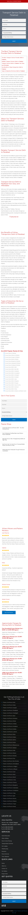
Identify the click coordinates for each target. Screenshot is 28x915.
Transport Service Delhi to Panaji (11, 389)
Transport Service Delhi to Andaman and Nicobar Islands (15, 390)
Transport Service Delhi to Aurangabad (12, 373)
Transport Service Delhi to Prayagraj (11, 383)
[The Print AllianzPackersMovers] (7, 222)
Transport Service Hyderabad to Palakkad (12, 363)
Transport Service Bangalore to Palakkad (12, 361)
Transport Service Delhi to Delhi (11, 367)
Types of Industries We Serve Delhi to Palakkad (13, 71)
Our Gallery (4, 871)
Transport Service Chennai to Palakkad (12, 355)
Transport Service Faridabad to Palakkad (12, 365)
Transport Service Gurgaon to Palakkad (12, 357)
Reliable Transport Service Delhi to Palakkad (12, 61)
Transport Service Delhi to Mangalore (12, 381)
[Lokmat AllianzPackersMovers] (20, 227)
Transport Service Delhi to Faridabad (12, 377)
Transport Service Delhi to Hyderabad (12, 371)
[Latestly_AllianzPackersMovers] (7, 227)
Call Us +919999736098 (14, 1)
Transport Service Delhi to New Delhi (12, 369)
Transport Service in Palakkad (10, 353)
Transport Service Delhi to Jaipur (11, 379)
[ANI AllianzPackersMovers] (20, 222)
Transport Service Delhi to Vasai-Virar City (13, 385)
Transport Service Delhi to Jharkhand (12, 387)
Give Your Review (9, 612)
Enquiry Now (5, 873)
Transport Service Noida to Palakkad (11, 359)
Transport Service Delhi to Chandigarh (12, 375)
